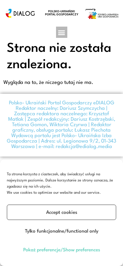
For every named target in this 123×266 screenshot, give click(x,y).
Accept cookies (61, 212)
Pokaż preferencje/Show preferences (61, 250)
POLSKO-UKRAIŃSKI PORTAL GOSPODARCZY (61, 13)
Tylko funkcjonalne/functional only (61, 231)
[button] (61, 32)
